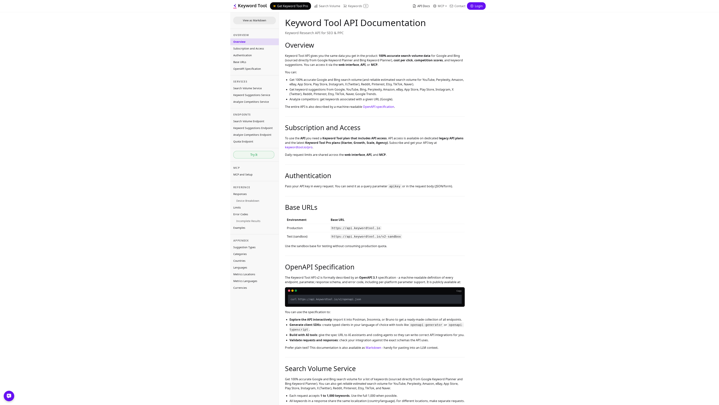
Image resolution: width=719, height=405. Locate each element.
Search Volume (329, 6)
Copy (459, 290)
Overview (239, 42)
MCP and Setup (243, 174)
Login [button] (479, 6)
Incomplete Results (248, 221)
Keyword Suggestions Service (251, 95)
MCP (441, 6)
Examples (239, 228)
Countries (239, 260)
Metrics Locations (244, 274)
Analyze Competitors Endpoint (252, 134)
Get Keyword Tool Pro (292, 6)
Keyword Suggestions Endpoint (253, 128)
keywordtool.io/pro (299, 147)
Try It (253, 155)
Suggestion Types (244, 247)
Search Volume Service (247, 88)
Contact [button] (459, 6)
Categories (240, 254)
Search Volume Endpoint (248, 121)
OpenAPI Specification (247, 68)
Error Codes (240, 214)
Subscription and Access (248, 48)
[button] (356, 6)
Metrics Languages (245, 281)
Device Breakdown (247, 200)
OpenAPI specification (378, 107)
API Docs (423, 6)
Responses (240, 194)
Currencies (240, 288)
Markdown (373, 348)
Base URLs (239, 62)
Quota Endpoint (243, 141)
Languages (240, 267)
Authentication (242, 55)
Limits (237, 207)
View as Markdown (254, 20)
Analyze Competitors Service (251, 102)
